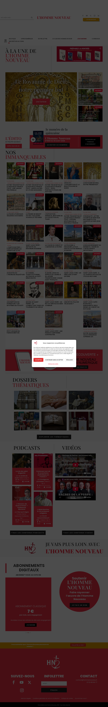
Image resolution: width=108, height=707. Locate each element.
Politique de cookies (53, 364)
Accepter (38, 360)
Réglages (69, 360)
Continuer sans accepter (54, 360)
